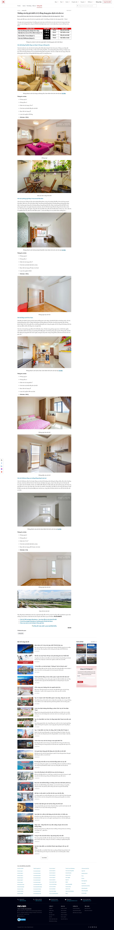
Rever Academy (64, 914)
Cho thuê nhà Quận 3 (37, 875)
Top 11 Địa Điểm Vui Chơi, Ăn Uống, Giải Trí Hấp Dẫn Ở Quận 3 (52, 730)
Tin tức (19, 5)
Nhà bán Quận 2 (20, 873)
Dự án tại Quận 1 (52, 868)
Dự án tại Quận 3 (52, 872)
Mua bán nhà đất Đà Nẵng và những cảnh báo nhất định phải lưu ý (53, 782)
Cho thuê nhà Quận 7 (37, 880)
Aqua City (83, 870)
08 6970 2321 (21, 914)
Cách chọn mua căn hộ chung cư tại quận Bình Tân (48, 740)
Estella (67, 882)
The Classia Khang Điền (70, 870)
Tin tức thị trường (76, 908)
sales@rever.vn (54, 900)
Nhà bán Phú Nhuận (20, 886)
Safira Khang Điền (85, 890)
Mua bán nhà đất (20, 868)
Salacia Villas (91, 661)
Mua (56, 2)
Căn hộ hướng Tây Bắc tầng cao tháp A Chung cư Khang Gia (33, 45)
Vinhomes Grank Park (85, 868)
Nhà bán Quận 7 (20, 880)
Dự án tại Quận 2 (52, 870)
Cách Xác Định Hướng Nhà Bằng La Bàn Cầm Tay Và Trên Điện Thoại (52, 709)
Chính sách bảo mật (53, 919)
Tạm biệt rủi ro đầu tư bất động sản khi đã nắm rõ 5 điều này (51, 814)
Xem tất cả (93, 641)
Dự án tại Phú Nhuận (52, 884)
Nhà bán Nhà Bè (20, 893)
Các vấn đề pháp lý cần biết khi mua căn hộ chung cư (49, 772)
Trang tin (83, 2)
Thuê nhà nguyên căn (37, 868)
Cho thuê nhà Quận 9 (37, 882)
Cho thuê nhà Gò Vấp (37, 893)
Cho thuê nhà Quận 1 (37, 871)
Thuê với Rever (63, 912)
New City (67, 879)
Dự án (67, 2)
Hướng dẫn (39, 5)
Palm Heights (68, 877)
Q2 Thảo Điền (84, 893)
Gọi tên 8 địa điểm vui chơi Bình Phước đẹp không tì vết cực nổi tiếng (51, 847)
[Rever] (32, 906)
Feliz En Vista (68, 888)
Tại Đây (64, 93)
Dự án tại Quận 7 (52, 877)
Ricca (83, 875)
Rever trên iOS (87, 908)
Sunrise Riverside (68, 872)
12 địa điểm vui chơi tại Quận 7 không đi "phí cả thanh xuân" (51, 666)
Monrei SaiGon (91, 650)
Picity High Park (84, 880)
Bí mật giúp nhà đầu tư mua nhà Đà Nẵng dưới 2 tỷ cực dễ (50, 761)
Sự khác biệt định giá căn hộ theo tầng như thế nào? (49, 803)
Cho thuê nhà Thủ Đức (37, 889)
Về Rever (90, 2)
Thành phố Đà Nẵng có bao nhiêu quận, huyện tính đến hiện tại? (52, 677)
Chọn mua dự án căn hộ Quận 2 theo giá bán (32, 623)
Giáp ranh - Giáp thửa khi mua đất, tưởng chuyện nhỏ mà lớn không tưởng (51, 825)
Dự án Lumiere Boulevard (53, 893)
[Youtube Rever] (96, 927)
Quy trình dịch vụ (64, 919)
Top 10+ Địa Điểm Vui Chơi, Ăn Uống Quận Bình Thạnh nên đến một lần (53, 720)
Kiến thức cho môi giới (77, 912)
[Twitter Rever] (90, 927)
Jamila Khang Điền (69, 884)
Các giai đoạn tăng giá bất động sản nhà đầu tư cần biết (50, 751)
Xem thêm (44, 857)
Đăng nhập (98, 2)
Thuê (61, 2)
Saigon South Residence (70, 891)
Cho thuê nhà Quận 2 (37, 873)
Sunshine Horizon (84, 873)
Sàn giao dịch (51, 914)
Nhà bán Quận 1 (20, 871)
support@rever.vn (87, 900)
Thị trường (29, 5)
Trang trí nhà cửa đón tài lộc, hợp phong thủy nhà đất (49, 835)
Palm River (79, 650)
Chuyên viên (74, 2)
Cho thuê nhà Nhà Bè (37, 891)
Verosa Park (84, 883)
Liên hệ (50, 916)
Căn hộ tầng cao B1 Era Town (25, 317)
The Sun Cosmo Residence (70, 868)
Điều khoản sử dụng (53, 921)
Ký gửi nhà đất (107, 2)
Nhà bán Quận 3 (20, 875)
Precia (67, 893)
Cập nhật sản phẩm (77, 910)
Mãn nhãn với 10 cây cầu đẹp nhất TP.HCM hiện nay (49, 645)
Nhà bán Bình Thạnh (20, 884)
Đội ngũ (50, 912)
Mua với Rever (63, 910)
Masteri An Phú (68, 875)
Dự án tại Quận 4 (52, 875)
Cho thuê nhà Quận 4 (37, 877)
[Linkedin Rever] (92, 927)
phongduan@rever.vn (72, 900)
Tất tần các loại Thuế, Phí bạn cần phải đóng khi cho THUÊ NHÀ (52, 655)
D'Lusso (83, 878)
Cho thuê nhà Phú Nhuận (37, 886)
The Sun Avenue (68, 886)
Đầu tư (34, 5)
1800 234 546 (22, 900)
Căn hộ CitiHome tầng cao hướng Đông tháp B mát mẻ (31, 478)
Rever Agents (63, 916)
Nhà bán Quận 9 (20, 882)
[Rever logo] (3, 2)
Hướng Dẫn (24, 10)
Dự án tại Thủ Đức (52, 886)
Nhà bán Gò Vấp (20, 889)
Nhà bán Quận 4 (20, 877)
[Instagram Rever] (94, 927)
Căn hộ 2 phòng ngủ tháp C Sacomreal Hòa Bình (30, 198)
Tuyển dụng (51, 910)
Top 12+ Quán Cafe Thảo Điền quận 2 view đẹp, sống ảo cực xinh (52, 698)
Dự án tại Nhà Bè (52, 888)
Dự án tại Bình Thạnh (52, 882)
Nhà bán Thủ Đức (20, 891)
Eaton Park (79, 661)
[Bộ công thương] (21, 920)
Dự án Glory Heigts (52, 891)
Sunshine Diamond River (86, 885)
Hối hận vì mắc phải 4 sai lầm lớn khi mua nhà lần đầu (49, 793)
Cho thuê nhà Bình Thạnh (37, 884)
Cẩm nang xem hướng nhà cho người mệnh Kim (47, 687)
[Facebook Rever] (88, 927)
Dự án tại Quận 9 (52, 879)
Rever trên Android (88, 910)
